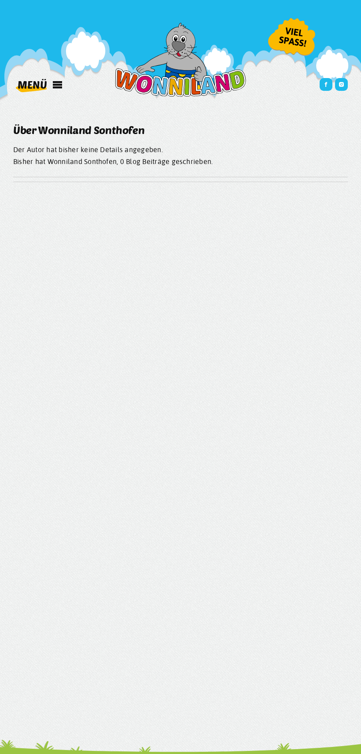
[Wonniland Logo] (180, 25)
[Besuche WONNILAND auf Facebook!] (326, 84)
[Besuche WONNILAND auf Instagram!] (341, 84)
